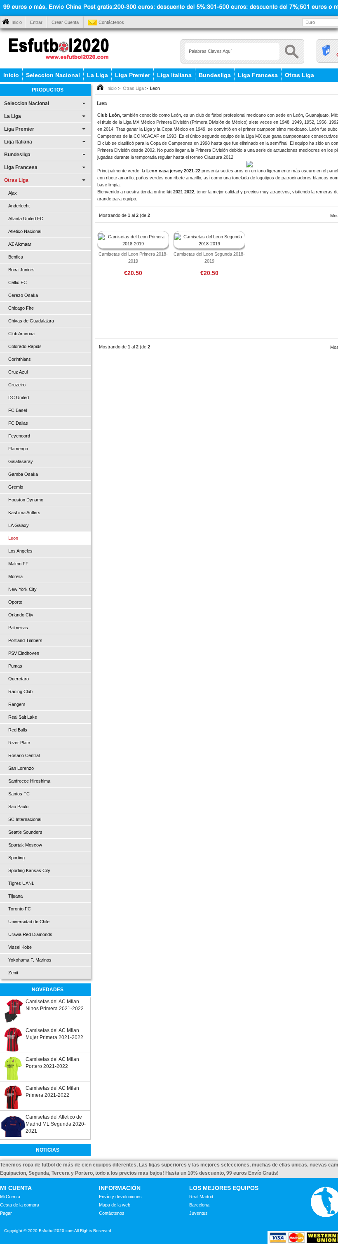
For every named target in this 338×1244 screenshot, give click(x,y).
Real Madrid (201, 1196)
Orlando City (20, 614)
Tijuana (15, 896)
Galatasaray (20, 461)
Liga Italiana (174, 75)
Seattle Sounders (25, 832)
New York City (22, 589)
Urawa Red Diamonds (30, 934)
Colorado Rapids (25, 346)
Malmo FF (18, 563)
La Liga (97, 75)
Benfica (15, 256)
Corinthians (19, 359)
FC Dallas (18, 423)
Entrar (36, 22)
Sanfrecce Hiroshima (29, 780)
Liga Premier (132, 75)
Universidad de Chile (28, 921)
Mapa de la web (114, 1204)
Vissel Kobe (20, 947)
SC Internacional (24, 819)
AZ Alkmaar (19, 244)
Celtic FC (17, 282)
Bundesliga (215, 75)
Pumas (15, 665)
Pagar (6, 1213)
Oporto (15, 602)
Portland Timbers (25, 640)
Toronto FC (19, 908)
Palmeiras (18, 627)
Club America (21, 333)
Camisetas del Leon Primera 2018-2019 (133, 257)
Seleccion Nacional (53, 75)
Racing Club (20, 691)
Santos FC (19, 793)
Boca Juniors (21, 269)
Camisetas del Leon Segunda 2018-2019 (209, 257)
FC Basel (17, 410)
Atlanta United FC (25, 218)
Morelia (15, 576)
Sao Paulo (18, 806)
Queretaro (18, 678)
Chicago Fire (21, 308)
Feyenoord (19, 435)
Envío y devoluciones (120, 1196)
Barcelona (199, 1204)
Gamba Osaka (23, 474)
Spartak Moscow (25, 844)
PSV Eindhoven (23, 653)
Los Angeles (20, 550)
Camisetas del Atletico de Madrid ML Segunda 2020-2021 (56, 1124)
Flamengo (18, 448)
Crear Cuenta (65, 22)
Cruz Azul (18, 371)
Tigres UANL (21, 883)
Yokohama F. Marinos (30, 959)
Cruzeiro (17, 384)
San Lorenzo (21, 768)
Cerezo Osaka (23, 295)
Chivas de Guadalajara (31, 320)
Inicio (17, 22)
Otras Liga (299, 75)
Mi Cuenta (10, 1196)
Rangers (17, 704)
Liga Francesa (258, 75)
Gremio (15, 486)
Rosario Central (24, 755)
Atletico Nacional (24, 231)
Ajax (12, 192)
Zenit (13, 972)
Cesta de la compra (19, 1204)
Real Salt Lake (22, 717)
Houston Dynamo (25, 499)
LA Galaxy (18, 525)
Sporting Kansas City (29, 870)
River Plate (19, 742)
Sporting (16, 857)
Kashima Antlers (24, 512)
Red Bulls (17, 729)
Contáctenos (111, 22)
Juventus (198, 1213)
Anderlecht (19, 205)
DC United (18, 397)
